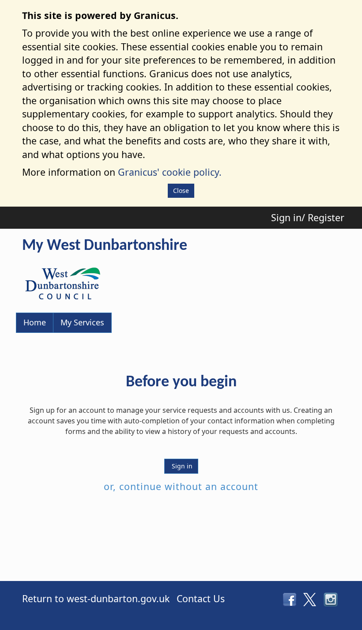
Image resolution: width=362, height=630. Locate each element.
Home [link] (34, 322)
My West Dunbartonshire (104, 246)
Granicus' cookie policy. (170, 172)
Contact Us (201, 598)
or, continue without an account (181, 486)
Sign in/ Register (307, 217)
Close (181, 190)
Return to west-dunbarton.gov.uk (96, 598)
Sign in (181, 466)
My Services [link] (82, 322)
